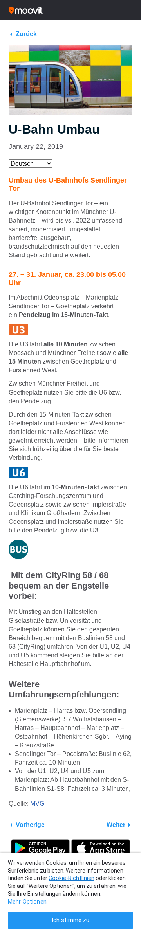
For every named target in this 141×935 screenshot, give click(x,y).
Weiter (116, 825)
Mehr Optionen (27, 901)
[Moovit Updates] (70, 10)
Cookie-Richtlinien (71, 878)
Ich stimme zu (71, 920)
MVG (37, 803)
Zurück (26, 34)
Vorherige (30, 825)
